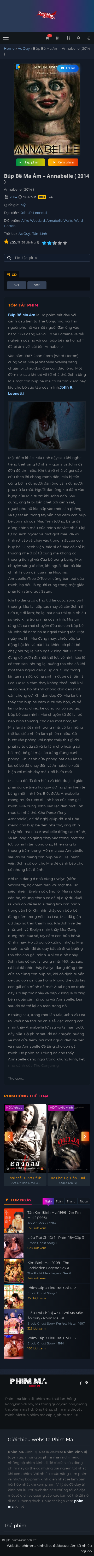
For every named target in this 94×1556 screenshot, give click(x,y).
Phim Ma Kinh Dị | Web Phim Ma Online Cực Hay (47, 15)
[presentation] (9, 1136)
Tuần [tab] (59, 1201)
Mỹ (23, 205)
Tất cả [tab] (84, 1201)
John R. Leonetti (34, 213)
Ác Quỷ (24, 48)
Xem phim (65, 162)
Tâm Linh (39, 234)
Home (9, 48)
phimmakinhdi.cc (21, 1540)
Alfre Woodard (33, 221)
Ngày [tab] (48, 1201)
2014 (13, 197)
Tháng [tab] (71, 1201)
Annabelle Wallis (59, 221)
